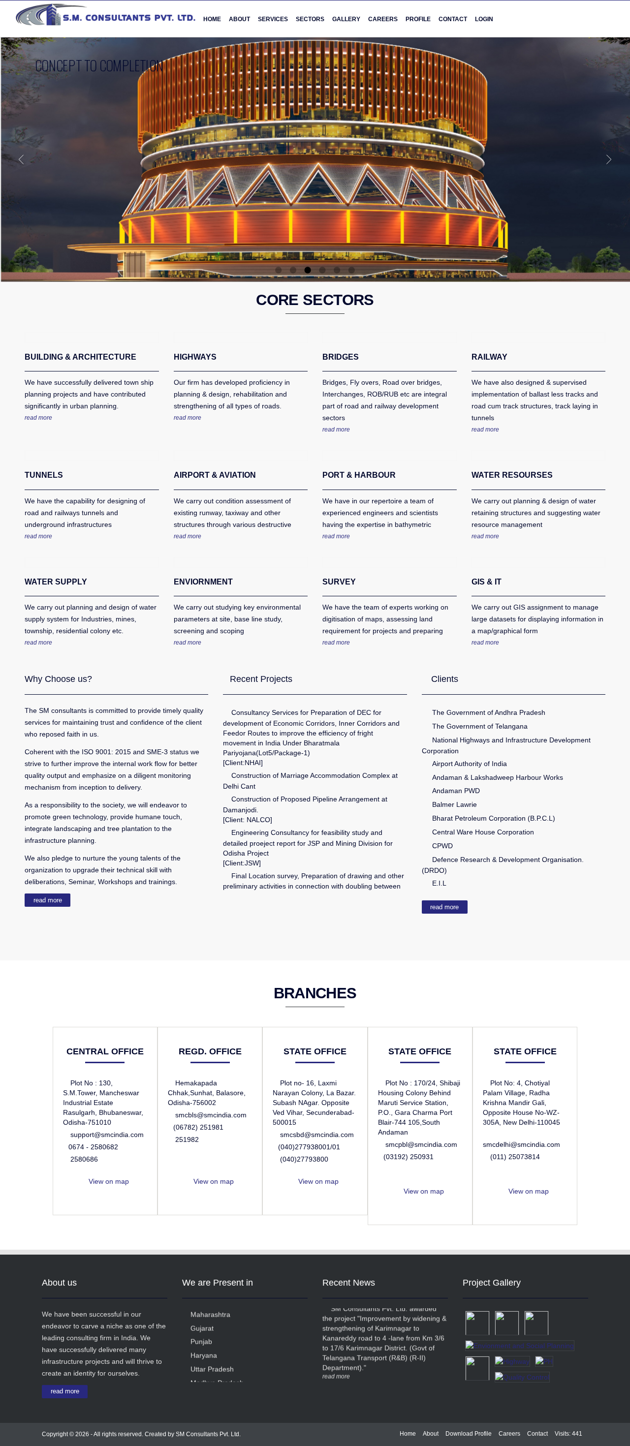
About (431, 1433)
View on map (108, 1181)
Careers (509, 1433)
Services (273, 19)
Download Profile (468, 1433)
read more (38, 417)
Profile (418, 19)
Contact (453, 19)
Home (212, 19)
